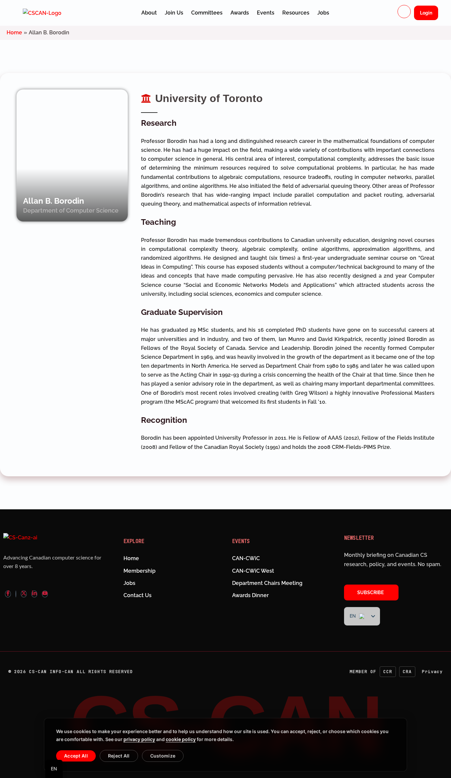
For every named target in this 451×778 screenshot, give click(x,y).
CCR (387, 671)
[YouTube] (45, 594)
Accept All (76, 756)
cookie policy (181, 739)
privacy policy (139, 739)
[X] (24, 594)
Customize (163, 756)
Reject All (119, 756)
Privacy (432, 671)
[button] (404, 11)
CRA (407, 671)
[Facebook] (8, 594)
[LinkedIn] (34, 594)
